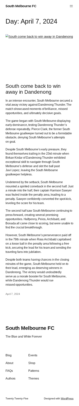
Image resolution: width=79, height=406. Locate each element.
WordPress (67, 398)
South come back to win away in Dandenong (33, 89)
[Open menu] (71, 6)
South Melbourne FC (21, 6)
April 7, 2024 (13, 293)
